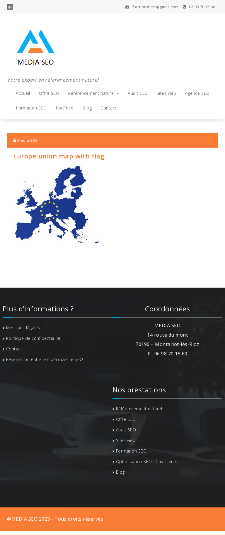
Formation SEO (31, 108)
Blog (87, 108)
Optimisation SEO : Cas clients (147, 461)
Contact (108, 108)
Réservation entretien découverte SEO (44, 359)
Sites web (166, 93)
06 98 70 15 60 (201, 6)
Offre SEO (49, 93)
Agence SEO (197, 93)
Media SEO (27, 140)
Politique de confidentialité (33, 338)
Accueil (23, 93)
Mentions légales (23, 327)
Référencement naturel (92, 93)
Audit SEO (138, 93)
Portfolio (65, 108)
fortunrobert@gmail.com (155, 6)
